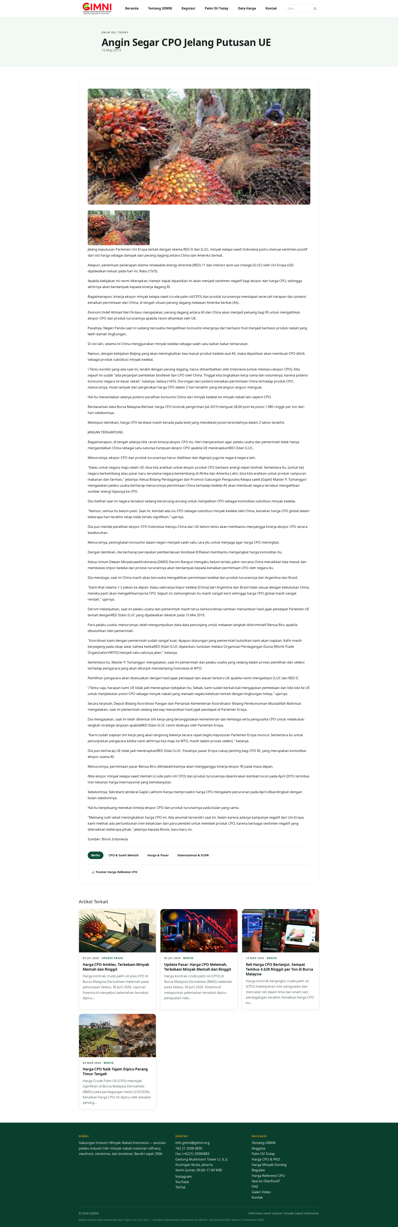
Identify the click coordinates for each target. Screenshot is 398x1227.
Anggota (258, 1148)
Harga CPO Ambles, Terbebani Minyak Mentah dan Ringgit (116, 967)
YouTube (182, 1182)
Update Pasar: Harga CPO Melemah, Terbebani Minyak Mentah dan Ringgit (197, 967)
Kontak (271, 8)
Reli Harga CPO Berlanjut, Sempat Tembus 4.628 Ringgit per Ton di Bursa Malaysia (279, 969)
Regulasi (188, 8)
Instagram (183, 1176)
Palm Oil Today (216, 8)
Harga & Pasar (158, 855)
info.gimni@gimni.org (192, 1142)
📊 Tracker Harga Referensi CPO (114, 872)
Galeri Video (261, 1192)
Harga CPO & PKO (266, 1159)
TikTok (180, 1187)
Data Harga (247, 8)
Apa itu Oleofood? (266, 1181)
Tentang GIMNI (160, 8)
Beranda (131, 8)
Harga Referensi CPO (268, 1175)
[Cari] (315, 9)
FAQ (255, 1186)
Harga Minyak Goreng (269, 1164)
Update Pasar (112, 958)
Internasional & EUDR (193, 855)
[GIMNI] (97, 8)
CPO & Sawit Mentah (124, 855)
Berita (95, 855)
